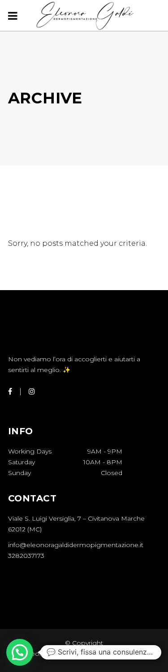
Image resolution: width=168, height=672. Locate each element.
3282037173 (26, 556)
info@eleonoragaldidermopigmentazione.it (75, 545)
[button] (19, 652)
